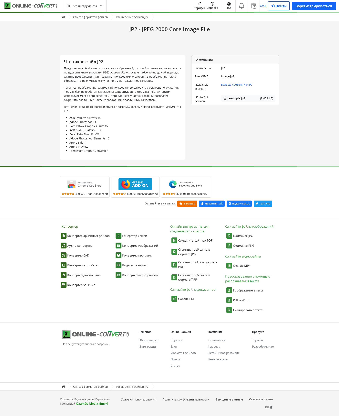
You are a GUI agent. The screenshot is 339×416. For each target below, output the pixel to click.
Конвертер (70, 226)
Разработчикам (263, 346)
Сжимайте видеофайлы (243, 256)
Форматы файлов (183, 353)
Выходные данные (229, 399)
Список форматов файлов (90, 17)
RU (267, 407)
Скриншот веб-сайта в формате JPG (194, 251)
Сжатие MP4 (242, 266)
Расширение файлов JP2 (132, 17)
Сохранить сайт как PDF (195, 240)
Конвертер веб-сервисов (140, 275)
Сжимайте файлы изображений (249, 226)
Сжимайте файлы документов (192, 289)
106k (214, 203)
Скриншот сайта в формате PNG (197, 264)
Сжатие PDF (186, 299)
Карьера (214, 346)
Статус (175, 365)
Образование (148, 340)
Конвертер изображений (140, 245)
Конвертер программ (137, 255)
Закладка (189, 203)
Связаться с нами (261, 399)
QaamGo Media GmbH (92, 403)
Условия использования (138, 399)
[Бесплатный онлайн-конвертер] (33, 6)
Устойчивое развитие (224, 353)
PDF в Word (241, 300)
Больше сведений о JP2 (236, 84)
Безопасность (218, 359)
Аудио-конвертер (79, 245)
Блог (174, 346)
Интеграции (147, 346)
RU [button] (229, 8)
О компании (217, 340)
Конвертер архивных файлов (88, 236)
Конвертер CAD (78, 255)
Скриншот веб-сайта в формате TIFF (194, 277)
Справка (212, 8)
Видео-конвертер (134, 265)
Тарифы (199, 8)
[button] (84, 6)
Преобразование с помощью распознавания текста (247, 278)
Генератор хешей (134, 236)
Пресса (175, 359)
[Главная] (63, 17)
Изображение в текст (248, 290)
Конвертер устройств (82, 265)
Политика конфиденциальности (185, 399)
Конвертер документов (84, 275)
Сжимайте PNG (243, 245)
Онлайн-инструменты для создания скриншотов (189, 228)
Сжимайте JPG (243, 236)
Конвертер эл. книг (81, 285)
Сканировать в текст (247, 310)
